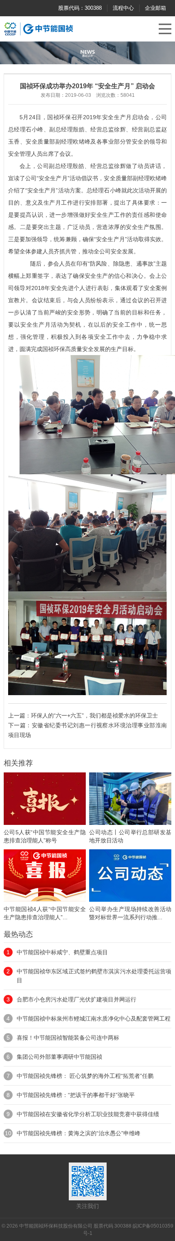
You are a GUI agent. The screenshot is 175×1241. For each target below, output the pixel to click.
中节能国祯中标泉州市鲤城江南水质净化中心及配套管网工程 (94, 1018)
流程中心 (123, 8)
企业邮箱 (155, 8)
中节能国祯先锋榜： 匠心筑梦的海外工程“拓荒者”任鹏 (85, 1076)
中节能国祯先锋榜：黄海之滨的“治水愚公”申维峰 (78, 1133)
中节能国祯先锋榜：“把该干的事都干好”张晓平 (76, 1095)
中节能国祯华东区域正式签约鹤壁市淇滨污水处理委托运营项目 (94, 976)
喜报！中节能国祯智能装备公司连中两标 (68, 1037)
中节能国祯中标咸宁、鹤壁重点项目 (62, 952)
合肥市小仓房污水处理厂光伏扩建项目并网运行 (76, 999)
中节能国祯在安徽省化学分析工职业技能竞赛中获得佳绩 (88, 1114)
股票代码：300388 (80, 8)
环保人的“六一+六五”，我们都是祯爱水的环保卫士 (94, 715)
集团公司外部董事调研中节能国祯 (59, 1056)
